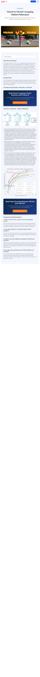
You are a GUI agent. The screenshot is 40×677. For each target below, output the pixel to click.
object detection (17, 63)
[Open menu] (37, 1)
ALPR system (19, 233)
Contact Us (33, 1)
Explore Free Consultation (20, 102)
